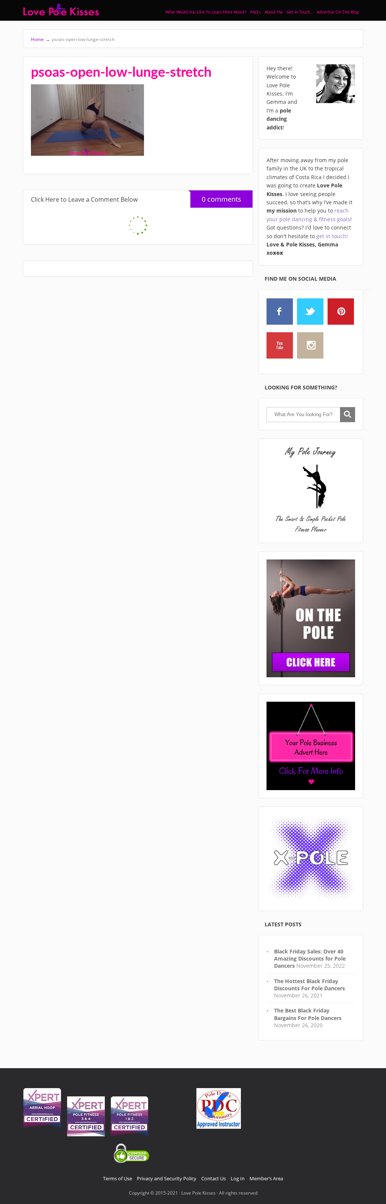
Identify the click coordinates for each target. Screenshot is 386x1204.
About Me (274, 12)
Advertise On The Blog (338, 12)
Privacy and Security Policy (166, 1178)
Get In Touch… (299, 12)
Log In (238, 1178)
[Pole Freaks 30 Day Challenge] (311, 618)
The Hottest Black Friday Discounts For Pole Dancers (309, 984)
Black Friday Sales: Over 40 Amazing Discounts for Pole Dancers (310, 959)
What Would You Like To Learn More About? (206, 12)
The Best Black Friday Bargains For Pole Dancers (308, 1014)
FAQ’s (255, 12)
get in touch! (332, 236)
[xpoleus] (311, 859)
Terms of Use (117, 1178)
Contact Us (213, 1178)
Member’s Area (266, 1178)
